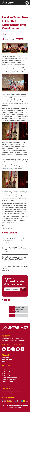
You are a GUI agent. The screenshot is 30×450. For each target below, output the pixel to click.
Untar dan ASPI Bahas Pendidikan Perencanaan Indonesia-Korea (14, 240)
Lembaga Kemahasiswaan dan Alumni (11, 391)
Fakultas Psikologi (6, 375)
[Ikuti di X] (4, 349)
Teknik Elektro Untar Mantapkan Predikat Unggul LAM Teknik (14, 258)
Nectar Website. (18, 407)
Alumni (4, 361)
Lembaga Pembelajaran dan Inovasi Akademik (14, 393)
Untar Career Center (7, 359)
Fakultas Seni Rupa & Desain (9, 379)
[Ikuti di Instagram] (9, 349)
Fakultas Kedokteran (7, 374)
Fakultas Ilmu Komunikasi (8, 381)
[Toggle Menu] (22, 2)
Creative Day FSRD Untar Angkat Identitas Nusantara (14, 249)
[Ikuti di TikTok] (22, 349)
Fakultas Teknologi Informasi (9, 377)
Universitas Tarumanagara (14, 405)
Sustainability (5, 357)
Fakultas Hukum (6, 370)
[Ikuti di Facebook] (13, 349)
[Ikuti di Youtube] (18, 349)
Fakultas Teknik (6, 372)
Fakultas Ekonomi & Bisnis (8, 368)
